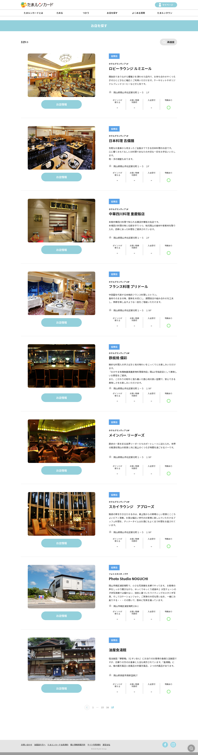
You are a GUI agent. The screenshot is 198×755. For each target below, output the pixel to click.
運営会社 (106, 744)
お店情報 (61, 104)
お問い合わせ (26, 744)
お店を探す (112, 12)
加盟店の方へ (40, 744)
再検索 (170, 42)
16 (107, 707)
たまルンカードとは (33, 12)
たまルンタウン (164, 12)
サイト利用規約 (94, 744)
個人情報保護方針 (77, 744)
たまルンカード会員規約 (58, 744)
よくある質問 (138, 12)
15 (102, 707)
